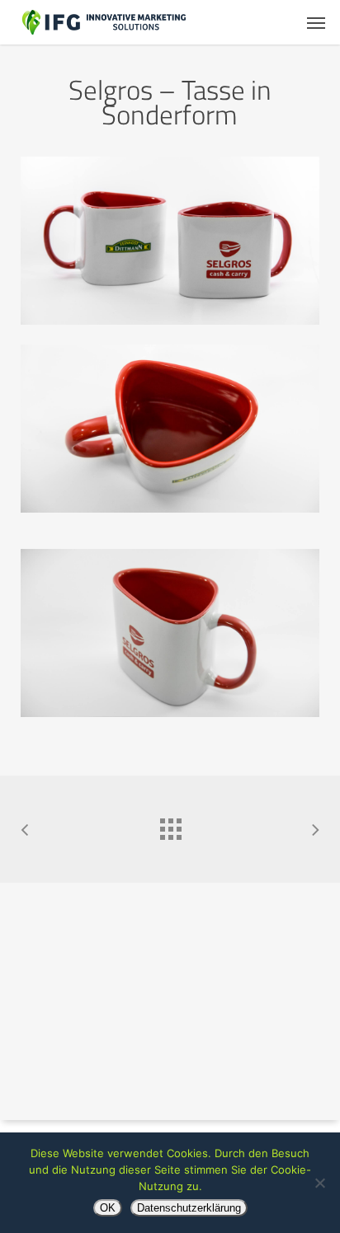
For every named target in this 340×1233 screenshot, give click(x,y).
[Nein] (319, 1182)
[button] (316, 22)
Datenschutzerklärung (189, 1208)
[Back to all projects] (170, 825)
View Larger (174, 416)
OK (108, 1208)
